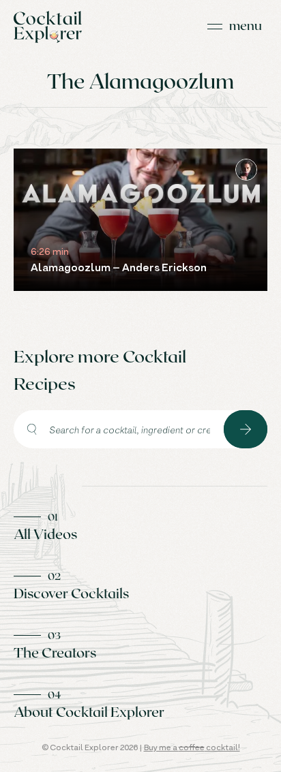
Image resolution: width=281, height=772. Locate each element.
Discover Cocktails (71, 593)
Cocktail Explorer (48, 27)
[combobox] (119, 429)
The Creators (55, 652)
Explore (245, 429)
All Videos (45, 533)
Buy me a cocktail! (192, 747)
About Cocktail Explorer (89, 711)
